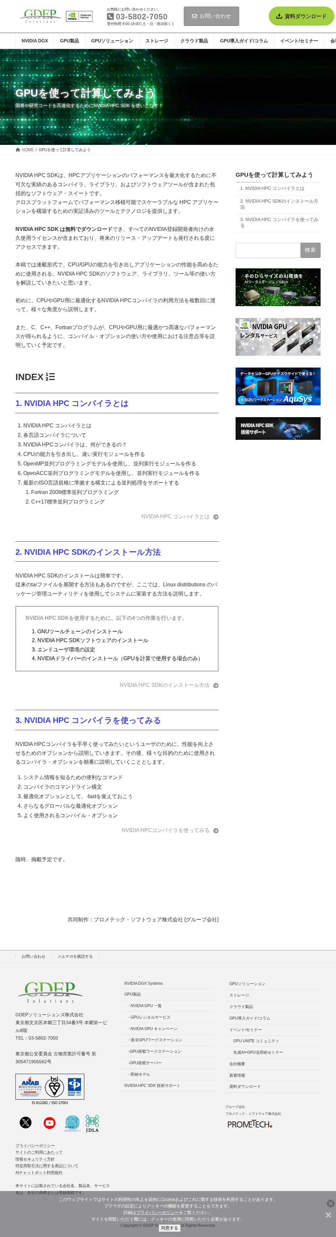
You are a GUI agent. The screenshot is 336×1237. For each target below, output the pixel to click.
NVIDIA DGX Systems (143, 983)
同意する (169, 1228)
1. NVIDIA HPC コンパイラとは (72, 403)
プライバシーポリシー (35, 1145)
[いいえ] (328, 1214)
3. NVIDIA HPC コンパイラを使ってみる (88, 720)
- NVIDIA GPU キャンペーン (153, 1028)
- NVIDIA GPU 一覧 (145, 1005)
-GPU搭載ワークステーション (154, 1051)
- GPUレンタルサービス (149, 1017)
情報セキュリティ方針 (35, 1159)
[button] (180, 516)
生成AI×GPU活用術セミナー (258, 1052)
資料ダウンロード (306, 16)
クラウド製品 (241, 1006)
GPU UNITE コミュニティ (256, 1041)
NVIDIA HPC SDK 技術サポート (152, 1085)
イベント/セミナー (245, 1029)
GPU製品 (132, 994)
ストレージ (239, 995)
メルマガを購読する (75, 956)
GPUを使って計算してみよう (274, 174)
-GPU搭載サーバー (145, 1063)
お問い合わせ (215, 16)
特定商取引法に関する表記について (46, 1165)
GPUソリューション (247, 983)
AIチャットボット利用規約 (38, 1172)
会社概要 (237, 1064)
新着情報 (237, 1075)
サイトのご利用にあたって (39, 1152)
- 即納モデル (139, 1074)
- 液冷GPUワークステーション (155, 1040)
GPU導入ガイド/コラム (249, 1018)
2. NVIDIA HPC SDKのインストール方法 (88, 552)
